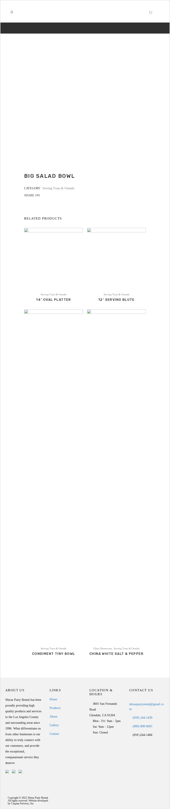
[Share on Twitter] (48, 195)
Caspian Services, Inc (22, 803)
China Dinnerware (102, 648)
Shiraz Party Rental (38, 797)
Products (55, 708)
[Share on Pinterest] (57, 195)
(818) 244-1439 (142, 717)
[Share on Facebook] (43, 195)
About (53, 716)
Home (53, 699)
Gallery (54, 725)
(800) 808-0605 (142, 726)
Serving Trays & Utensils (58, 188)
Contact (54, 733)
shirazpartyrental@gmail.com (146, 707)
